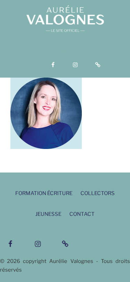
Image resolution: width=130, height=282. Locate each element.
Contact (82, 214)
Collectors (97, 193)
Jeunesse (48, 214)
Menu (68, 51)
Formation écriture (43, 193)
